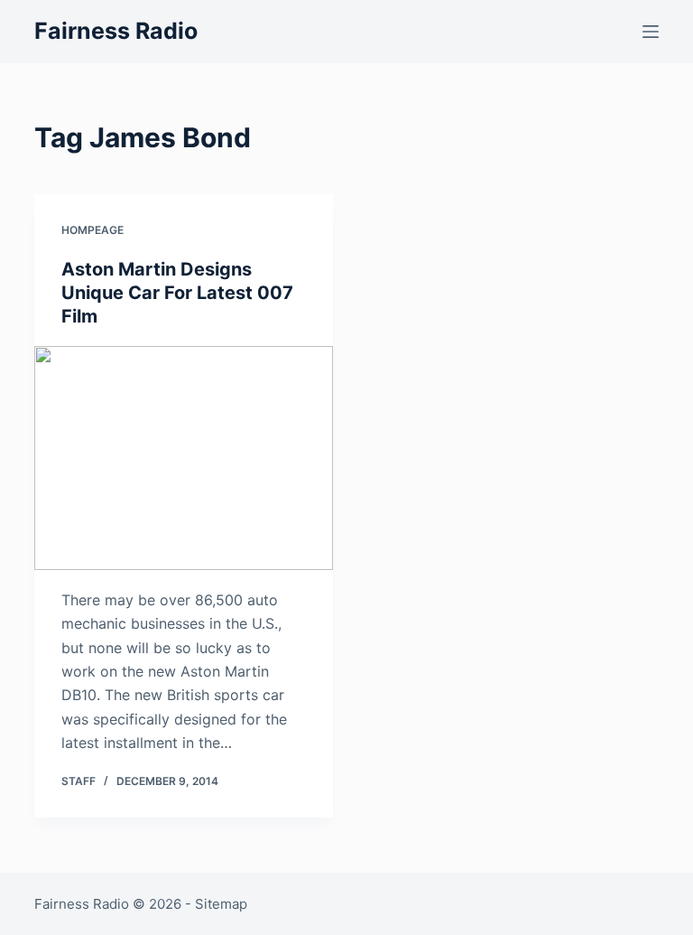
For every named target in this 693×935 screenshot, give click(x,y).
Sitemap (221, 903)
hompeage (92, 230)
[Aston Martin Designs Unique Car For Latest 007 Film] (183, 458)
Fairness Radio (116, 30)
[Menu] (650, 31)
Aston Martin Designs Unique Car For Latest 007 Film (177, 292)
